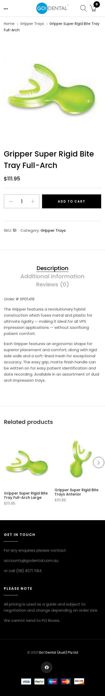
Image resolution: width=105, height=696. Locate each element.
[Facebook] (46, 667)
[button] (6, 9)
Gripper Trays (32, 23)
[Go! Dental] (52, 8)
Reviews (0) (52, 285)
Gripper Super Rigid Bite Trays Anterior (76, 492)
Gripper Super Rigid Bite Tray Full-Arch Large (26, 495)
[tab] (52, 269)
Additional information (52, 276)
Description (52, 268)
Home (9, 23)
